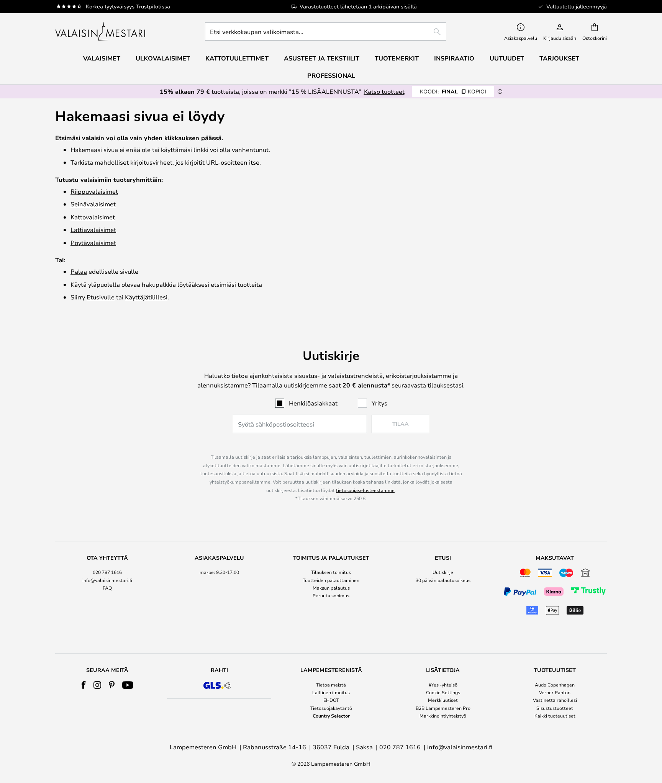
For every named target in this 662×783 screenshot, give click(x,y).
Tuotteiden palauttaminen (331, 580)
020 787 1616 (107, 572)
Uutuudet (507, 58)
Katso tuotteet (384, 91)
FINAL (453, 91)
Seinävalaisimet (93, 204)
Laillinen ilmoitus (331, 692)
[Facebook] (84, 685)
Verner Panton (554, 692)
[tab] (107, 586)
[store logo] (101, 31)
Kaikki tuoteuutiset (554, 716)
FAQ (107, 588)
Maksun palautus (331, 588)
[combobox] (325, 31)
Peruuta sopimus (331, 595)
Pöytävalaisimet (93, 243)
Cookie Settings (443, 692)
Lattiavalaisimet (93, 230)
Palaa (78, 271)
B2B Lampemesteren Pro (443, 708)
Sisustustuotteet (554, 708)
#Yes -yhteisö (443, 685)
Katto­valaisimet (92, 217)
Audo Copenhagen (555, 685)
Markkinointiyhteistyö (442, 716)
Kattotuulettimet (237, 58)
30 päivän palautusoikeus (443, 580)
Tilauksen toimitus (331, 572)
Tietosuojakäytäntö (331, 708)
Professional (331, 75)
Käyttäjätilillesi (146, 297)
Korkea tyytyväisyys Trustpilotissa (128, 6)
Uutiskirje (443, 572)
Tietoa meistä (331, 685)
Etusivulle (101, 297)
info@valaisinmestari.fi (107, 580)
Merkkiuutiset (443, 700)
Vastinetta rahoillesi (555, 700)
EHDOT (331, 700)
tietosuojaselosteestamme (365, 490)
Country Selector (331, 716)
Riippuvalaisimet (94, 191)
